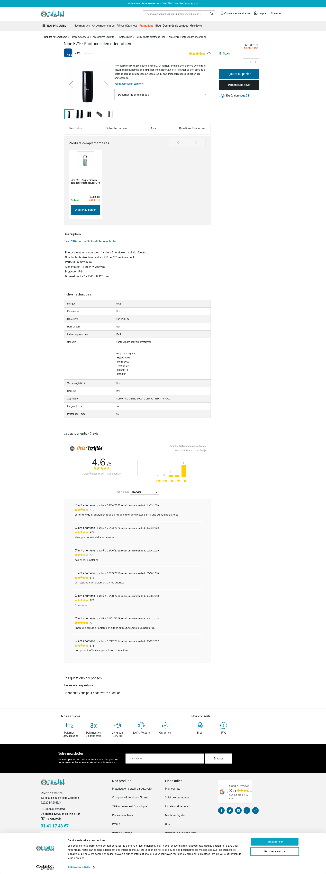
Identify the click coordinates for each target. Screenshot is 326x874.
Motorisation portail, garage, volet (132, 788)
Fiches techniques (116, 128)
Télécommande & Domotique (129, 806)
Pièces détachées (80, 37)
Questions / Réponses (192, 128)
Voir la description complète (128, 83)
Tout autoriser (274, 841)
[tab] (136, 781)
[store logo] (52, 13)
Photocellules (125, 37)
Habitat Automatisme (55, 37)
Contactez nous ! (191, 3)
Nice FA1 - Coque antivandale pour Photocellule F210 (85, 181)
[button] (71, 84)
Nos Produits (56, 25)
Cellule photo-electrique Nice (150, 37)
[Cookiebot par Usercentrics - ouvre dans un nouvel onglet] (45, 867)
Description (76, 128)
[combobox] (179, 13)
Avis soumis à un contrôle (189, 450)
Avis (153, 128)
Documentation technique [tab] (133, 94)
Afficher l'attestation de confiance (188, 446)
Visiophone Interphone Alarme (130, 797)
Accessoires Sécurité (103, 37)
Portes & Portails (122, 833)
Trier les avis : (122, 491)
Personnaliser (272, 851)
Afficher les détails (79, 867)
